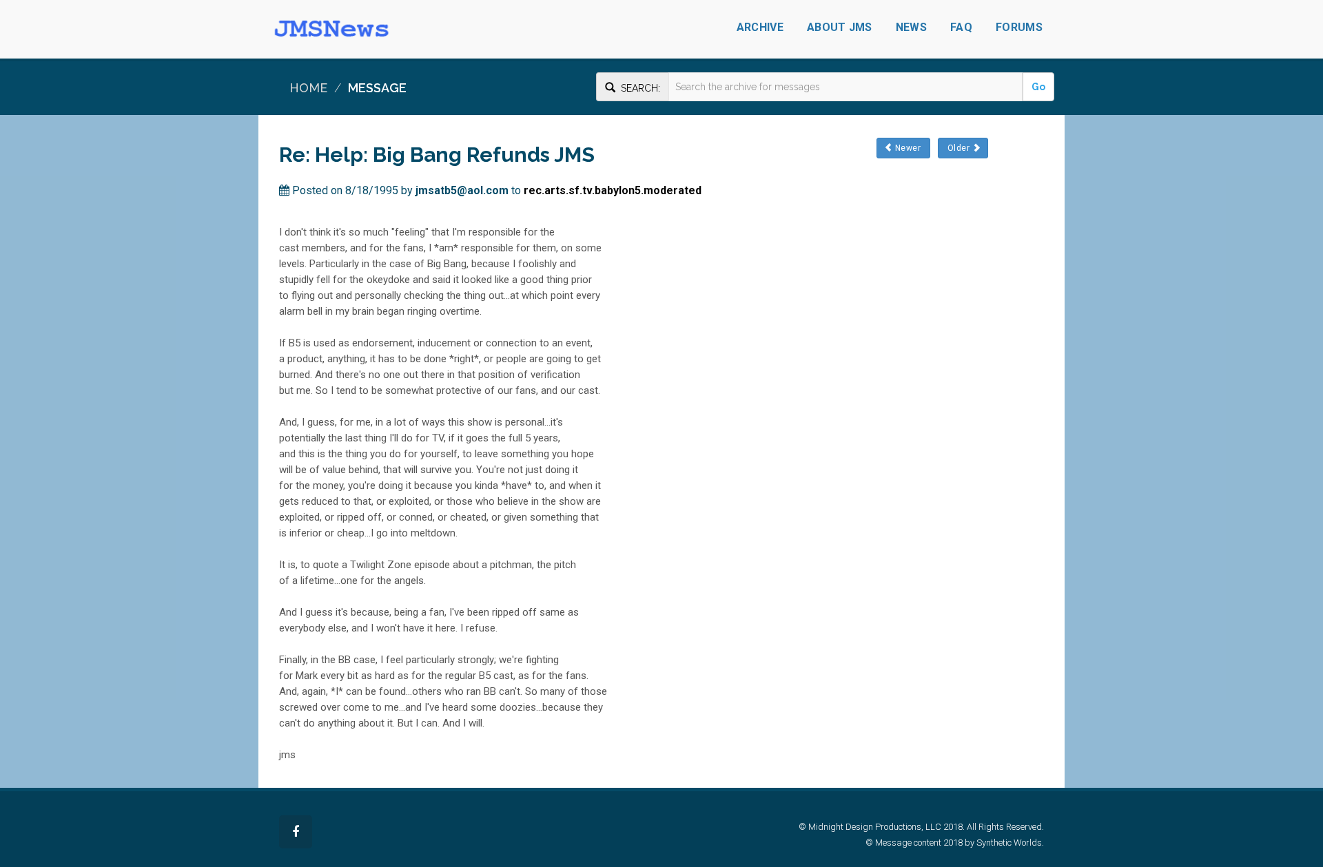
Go (1038, 86)
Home (308, 88)
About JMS (839, 27)
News (911, 27)
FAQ (961, 27)
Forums (1019, 27)
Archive (760, 27)
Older (958, 148)
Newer (907, 148)
